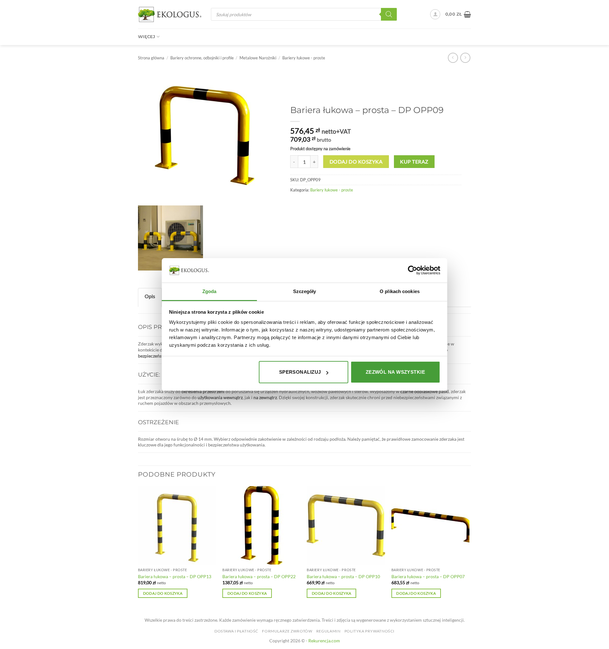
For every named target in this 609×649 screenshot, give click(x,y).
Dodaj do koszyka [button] (163, 593)
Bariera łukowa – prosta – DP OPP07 (428, 576)
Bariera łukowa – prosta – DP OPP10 (343, 576)
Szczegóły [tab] (304, 291)
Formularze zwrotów (287, 631)
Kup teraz (414, 161)
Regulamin (328, 631)
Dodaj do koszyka (356, 161)
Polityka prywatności (369, 631)
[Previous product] (465, 58)
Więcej (146, 36)
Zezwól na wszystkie (395, 372)
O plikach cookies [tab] (400, 291)
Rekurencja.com (324, 640)
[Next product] (453, 58)
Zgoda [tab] (209, 291)
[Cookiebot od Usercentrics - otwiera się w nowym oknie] (412, 270)
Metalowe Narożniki (257, 57)
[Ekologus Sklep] (169, 14)
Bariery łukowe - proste (303, 57)
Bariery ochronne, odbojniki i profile (202, 57)
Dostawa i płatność (236, 631)
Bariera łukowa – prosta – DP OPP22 (259, 576)
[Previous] (138, 547)
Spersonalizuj (300, 372)
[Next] (469, 547)
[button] (435, 14)
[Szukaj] (389, 14)
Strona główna (151, 57)
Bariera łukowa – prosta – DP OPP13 (174, 576)
